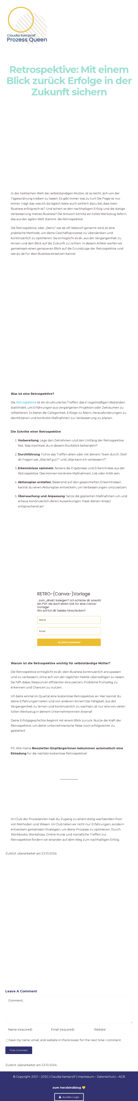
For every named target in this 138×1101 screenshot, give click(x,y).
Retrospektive (26, 402)
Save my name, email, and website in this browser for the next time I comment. (65, 1040)
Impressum (86, 1076)
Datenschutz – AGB (110, 1076)
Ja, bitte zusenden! (69, 642)
